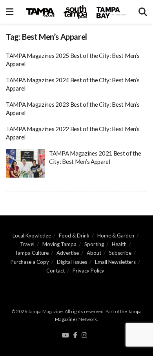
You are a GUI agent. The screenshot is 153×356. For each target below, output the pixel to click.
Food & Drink (74, 235)
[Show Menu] (9, 12)
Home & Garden (115, 235)
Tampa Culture (32, 253)
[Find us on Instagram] (84, 335)
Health (119, 244)
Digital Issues (72, 262)
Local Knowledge (32, 235)
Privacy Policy (88, 270)
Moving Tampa (59, 244)
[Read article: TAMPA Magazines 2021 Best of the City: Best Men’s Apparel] (25, 163)
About (94, 253)
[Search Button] (142, 12)
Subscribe (120, 253)
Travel (27, 244)
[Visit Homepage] (76, 12)
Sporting (94, 244)
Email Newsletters (115, 262)
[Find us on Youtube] (65, 335)
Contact (55, 270)
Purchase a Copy (30, 262)
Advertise (67, 253)
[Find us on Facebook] (75, 335)
